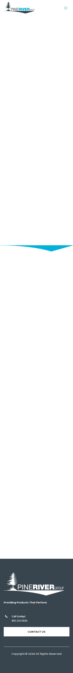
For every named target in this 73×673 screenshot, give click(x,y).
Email (15, 133)
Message (17, 188)
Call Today (24, 85)
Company (18, 170)
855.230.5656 (20, 620)
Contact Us (22, 395)
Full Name (18, 115)
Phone (15, 152)
